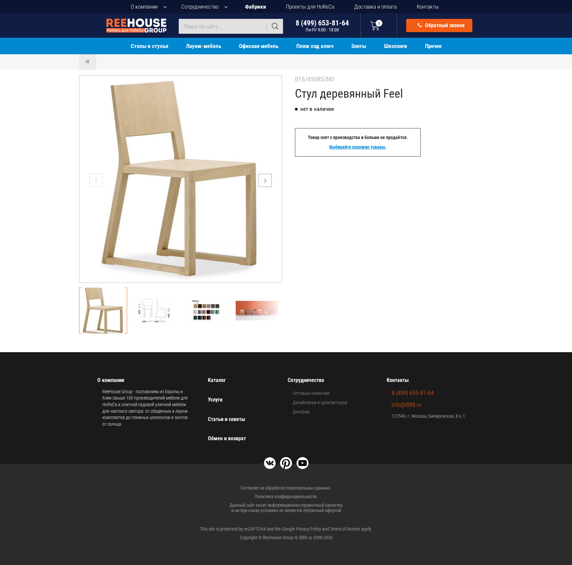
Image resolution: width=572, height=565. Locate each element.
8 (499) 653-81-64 (322, 25)
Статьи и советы (226, 419)
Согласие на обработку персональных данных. (286, 488)
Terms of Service (345, 529)
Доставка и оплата (375, 6)
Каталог (217, 380)
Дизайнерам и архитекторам (320, 402)
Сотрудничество (199, 6)
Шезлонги (395, 46)
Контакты (428, 6)
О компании (144, 6)
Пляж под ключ (314, 46)
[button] (265, 180)
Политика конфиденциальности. (286, 496)
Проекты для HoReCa (310, 6)
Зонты (358, 46)
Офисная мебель (258, 46)
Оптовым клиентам (311, 393)
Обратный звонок (444, 25)
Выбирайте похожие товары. (357, 147)
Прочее (433, 46)
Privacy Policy (308, 529)
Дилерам (301, 411)
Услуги (215, 400)
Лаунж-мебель (203, 46)
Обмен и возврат (227, 438)
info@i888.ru (406, 404)
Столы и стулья (149, 46)
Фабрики (255, 6)
